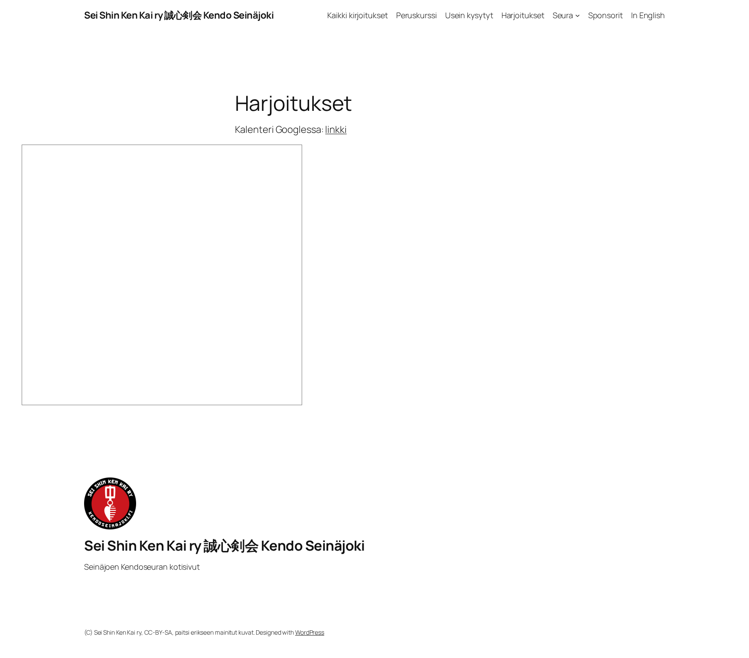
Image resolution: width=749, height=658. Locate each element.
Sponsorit (605, 15)
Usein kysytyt (469, 15)
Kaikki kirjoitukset (357, 15)
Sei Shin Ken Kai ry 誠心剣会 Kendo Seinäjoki (179, 15)
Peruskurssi (416, 15)
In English (648, 15)
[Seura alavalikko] (577, 15)
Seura (563, 15)
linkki (335, 129)
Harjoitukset (523, 15)
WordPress (309, 632)
